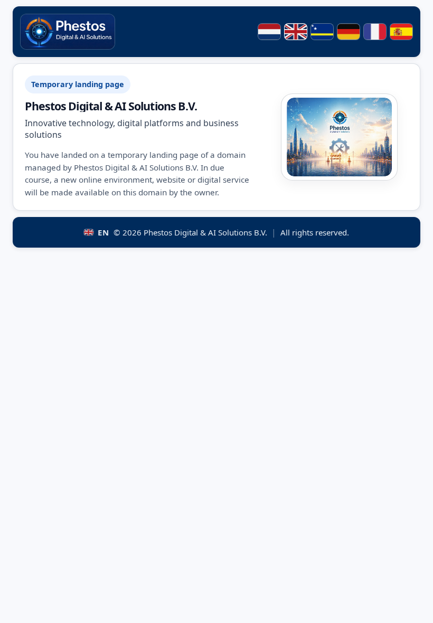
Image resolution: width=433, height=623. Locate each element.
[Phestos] (67, 32)
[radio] (269, 31)
